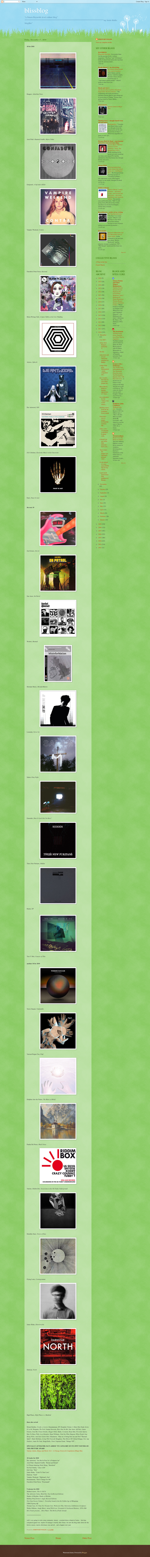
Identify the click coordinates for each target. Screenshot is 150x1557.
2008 (100, 527)
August (102, 496)
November (103, 484)
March (102, 513)
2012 (100, 325)
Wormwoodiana (118, 436)
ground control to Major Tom (115, 107)
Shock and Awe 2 (103, 88)
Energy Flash (102, 165)
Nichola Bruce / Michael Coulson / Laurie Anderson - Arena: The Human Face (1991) (115, 147)
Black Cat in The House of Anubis (118, 439)
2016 (100, 312)
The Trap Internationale (115, 214)
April (102, 510)
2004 (100, 541)
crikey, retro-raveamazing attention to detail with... (104, 432)
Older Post (86, 1538)
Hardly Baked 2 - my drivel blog (108, 67)
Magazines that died (104, 54)
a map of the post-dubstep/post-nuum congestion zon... (104, 370)
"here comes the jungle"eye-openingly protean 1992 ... (104, 454)
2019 (100, 302)
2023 (100, 288)
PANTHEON (102, 52)
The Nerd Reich (118, 331)
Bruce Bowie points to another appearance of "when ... (104, 390)
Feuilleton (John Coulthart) (118, 405)
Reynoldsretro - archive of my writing (110, 212)
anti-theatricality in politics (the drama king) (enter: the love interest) (109, 91)
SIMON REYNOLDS (105, 39)
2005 (100, 538)
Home (58, 1538)
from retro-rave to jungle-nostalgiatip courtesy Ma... (104, 421)
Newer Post (29, 1538)
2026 (100, 278)
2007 (100, 531)
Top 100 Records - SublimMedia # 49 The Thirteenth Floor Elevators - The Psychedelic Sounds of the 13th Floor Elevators (118, 373)
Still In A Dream (103, 188)
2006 (100, 534)
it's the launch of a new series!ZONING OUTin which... (104, 465)
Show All (123, 252)
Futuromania (102, 105)
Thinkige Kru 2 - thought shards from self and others (110, 122)
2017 (100, 308)
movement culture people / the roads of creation (115, 70)
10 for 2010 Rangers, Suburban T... (103, 345)
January (102, 520)
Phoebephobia (112, 124)
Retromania (102, 231)
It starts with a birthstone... (117, 365)
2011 (100, 329)
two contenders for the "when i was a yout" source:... (104, 400)
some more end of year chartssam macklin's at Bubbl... (104, 358)
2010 (100, 332)
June (101, 503)
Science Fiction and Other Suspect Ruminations (118, 283)
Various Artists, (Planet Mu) (54, 1451)
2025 (100, 281)
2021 (100, 295)
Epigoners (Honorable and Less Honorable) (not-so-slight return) (115, 234)
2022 (100, 292)
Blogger (84, 1552)
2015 (100, 315)
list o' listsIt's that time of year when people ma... (104, 380)
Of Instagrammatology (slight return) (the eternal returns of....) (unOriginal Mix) (115, 170)
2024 (100, 285)
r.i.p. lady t (103, 340)
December (103, 335)
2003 (100, 544)
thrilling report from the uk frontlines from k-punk (104, 410)
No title (102, 352)
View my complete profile (104, 42)
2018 (100, 305)
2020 (100, 298)
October (102, 489)
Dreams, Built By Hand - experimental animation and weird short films (110, 142)
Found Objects (100, 265)
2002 (100, 548)
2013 (100, 322)
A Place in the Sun (101, 262)
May (101, 506)
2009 (100, 524)
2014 (100, 319)
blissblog (36, 10)
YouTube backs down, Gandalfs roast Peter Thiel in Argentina (118, 336)
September (103, 493)
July (101, 499)
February (103, 516)
